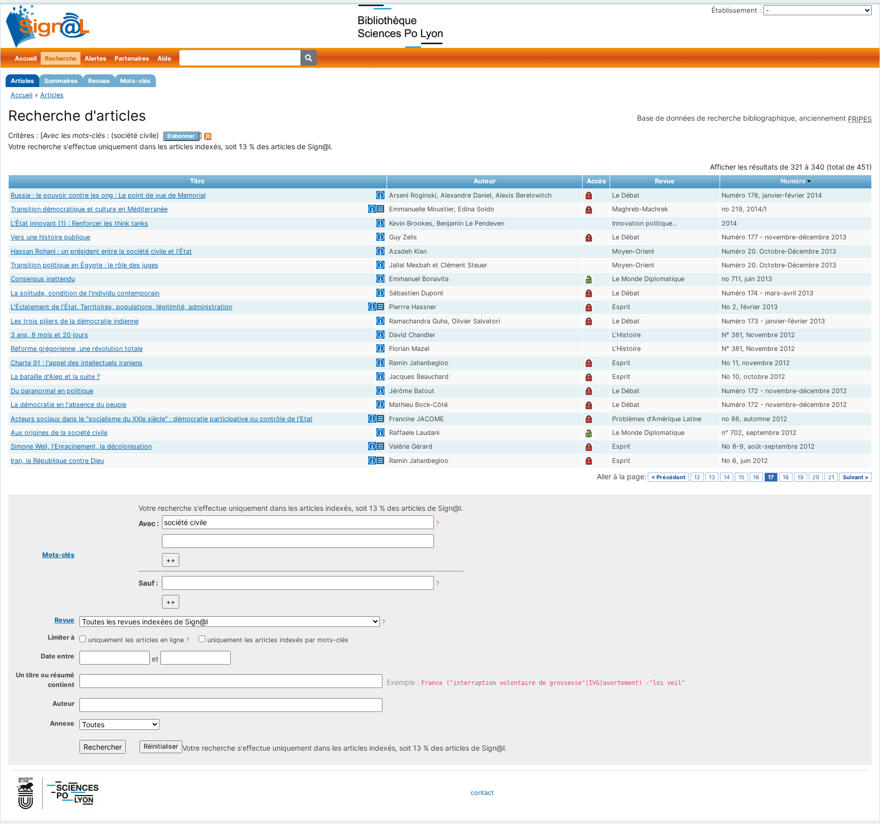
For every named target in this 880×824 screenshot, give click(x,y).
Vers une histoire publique (50, 237)
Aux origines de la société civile (59, 432)
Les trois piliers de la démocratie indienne (75, 321)
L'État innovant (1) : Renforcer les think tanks (79, 223)
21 (831, 477)
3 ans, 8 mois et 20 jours (49, 335)
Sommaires (61, 81)
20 (815, 477)
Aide (164, 58)
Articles (22, 81)
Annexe (62, 723)
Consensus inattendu (43, 279)
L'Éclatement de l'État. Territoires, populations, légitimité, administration (121, 307)
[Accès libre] (589, 279)
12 (697, 477)
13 (712, 477)
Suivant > (855, 477)
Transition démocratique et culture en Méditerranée (89, 209)
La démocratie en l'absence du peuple (68, 404)
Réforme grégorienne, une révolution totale (77, 348)
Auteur (63, 703)
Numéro (793, 181)
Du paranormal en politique (52, 391)
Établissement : (736, 10)
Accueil (26, 58)
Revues (99, 81)
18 (786, 477)
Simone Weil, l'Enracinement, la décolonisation (81, 446)
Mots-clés (135, 81)
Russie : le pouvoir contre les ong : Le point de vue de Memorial (108, 195)
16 (756, 477)
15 (741, 477)
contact (482, 792)
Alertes (95, 58)
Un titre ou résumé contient (45, 680)
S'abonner (181, 136)
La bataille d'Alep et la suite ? (55, 376)
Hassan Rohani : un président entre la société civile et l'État (101, 251)
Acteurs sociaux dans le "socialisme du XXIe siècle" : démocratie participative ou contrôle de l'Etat (162, 419)
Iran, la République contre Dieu (57, 460)
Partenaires (132, 58)
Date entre (57, 656)
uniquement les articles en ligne (136, 640)
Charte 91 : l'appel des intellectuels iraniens (77, 363)
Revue (64, 620)
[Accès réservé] (589, 195)
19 (801, 477)
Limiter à (61, 637)
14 (727, 477)
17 (771, 477)
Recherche (60, 58)
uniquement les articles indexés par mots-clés (277, 640)
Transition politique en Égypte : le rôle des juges (84, 265)
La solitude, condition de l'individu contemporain (85, 293)
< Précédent (668, 477)
